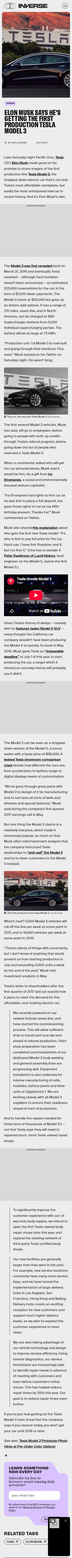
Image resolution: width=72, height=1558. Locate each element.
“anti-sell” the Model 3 (45, 853)
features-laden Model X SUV (38, 629)
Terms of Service (32, 1507)
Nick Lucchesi (18, 142)
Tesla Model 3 (39, 174)
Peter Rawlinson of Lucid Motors (29, 556)
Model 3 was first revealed (31, 266)
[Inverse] (33, 6)
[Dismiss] (65, 1520)
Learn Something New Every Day (29, 1469)
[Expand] (52, 1520)
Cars (10, 1541)
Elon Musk (20, 163)
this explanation (45, 528)
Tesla (59, 157)
